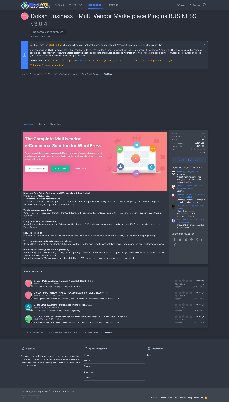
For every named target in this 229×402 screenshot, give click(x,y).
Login (149, 355)
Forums (87, 360)
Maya (36, 283)
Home (86, 355)
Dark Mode (34, 398)
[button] (84, 5)
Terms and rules (165, 398)
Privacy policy (180, 398)
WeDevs (56, 283)
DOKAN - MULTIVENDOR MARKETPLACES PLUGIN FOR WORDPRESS (68, 293)
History (41, 124)
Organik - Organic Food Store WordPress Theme (189, 187)
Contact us (89, 377)
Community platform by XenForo (47, 391)
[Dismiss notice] (204, 45)
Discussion (55, 124)
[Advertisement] (114, 98)
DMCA (87, 366)
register (80, 60)
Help (190, 398)
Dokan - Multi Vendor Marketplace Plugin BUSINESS (60, 281)
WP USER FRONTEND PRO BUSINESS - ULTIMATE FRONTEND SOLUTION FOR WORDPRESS (79, 316)
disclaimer (88, 372)
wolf (35, 36)
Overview (28, 124)
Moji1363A (38, 295)
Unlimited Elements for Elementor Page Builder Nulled (191, 195)
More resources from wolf (187, 167)
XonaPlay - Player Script (187, 172)
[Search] (204, 5)
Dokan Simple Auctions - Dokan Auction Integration (60, 305)
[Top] (202, 398)
